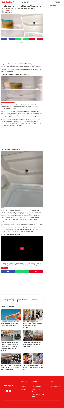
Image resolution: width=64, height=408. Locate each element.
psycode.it (23, 389)
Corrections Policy (37, 386)
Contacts (23, 386)
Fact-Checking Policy (38, 384)
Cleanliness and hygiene (58, 1)
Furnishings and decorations (24, 1)
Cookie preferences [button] (55, 386)
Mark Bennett (9, 10)
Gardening (36, 2)
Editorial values (36, 389)
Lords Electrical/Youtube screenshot (7, 102)
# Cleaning (4, 268)
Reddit (2, 207)
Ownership (35, 392)
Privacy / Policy (54, 384)
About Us (23, 384)
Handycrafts (47, 2)
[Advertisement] (22, 52)
